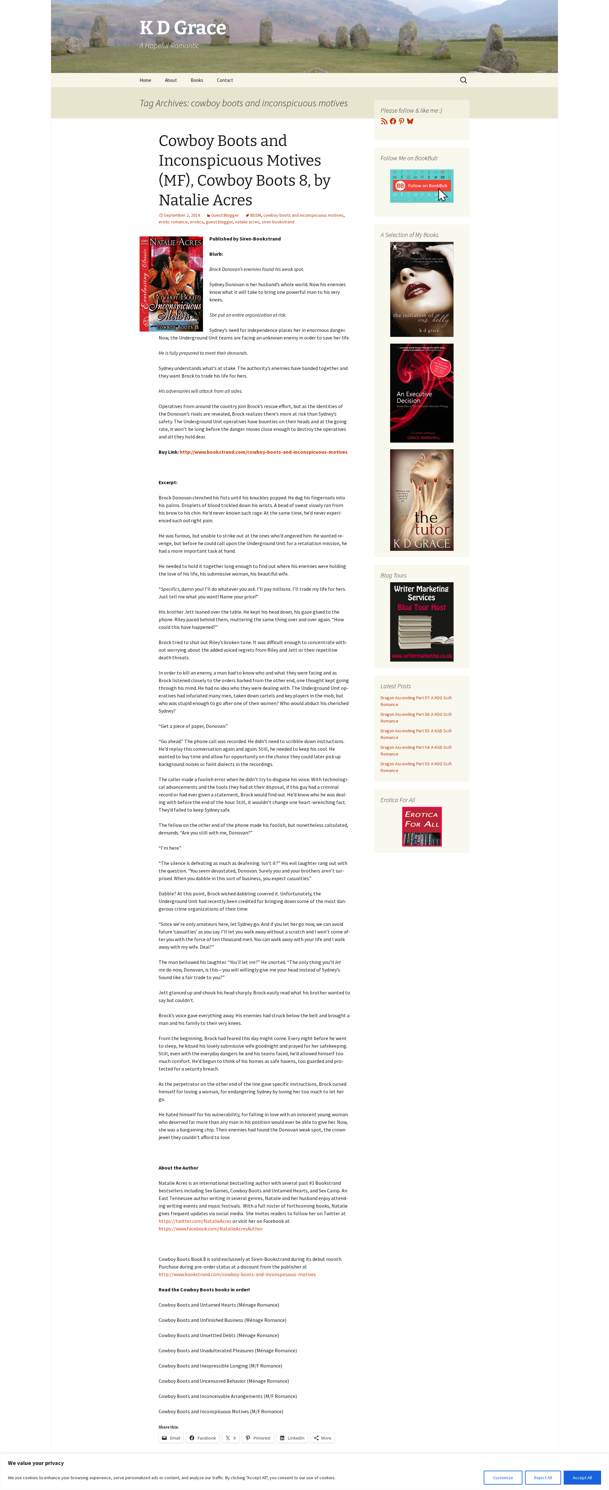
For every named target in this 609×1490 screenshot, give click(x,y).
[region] (304, 1472)
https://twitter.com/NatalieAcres (195, 1221)
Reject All (543, 1477)
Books (197, 80)
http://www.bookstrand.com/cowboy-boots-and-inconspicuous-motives (237, 1274)
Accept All (582, 1477)
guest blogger (219, 222)
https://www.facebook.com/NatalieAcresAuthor (211, 1228)
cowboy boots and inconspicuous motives (303, 215)
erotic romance (173, 222)
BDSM (255, 215)
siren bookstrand (278, 222)
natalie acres (247, 222)
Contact (225, 80)
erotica (197, 222)
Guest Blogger (225, 215)
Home (145, 80)
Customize (503, 1477)
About (171, 80)
